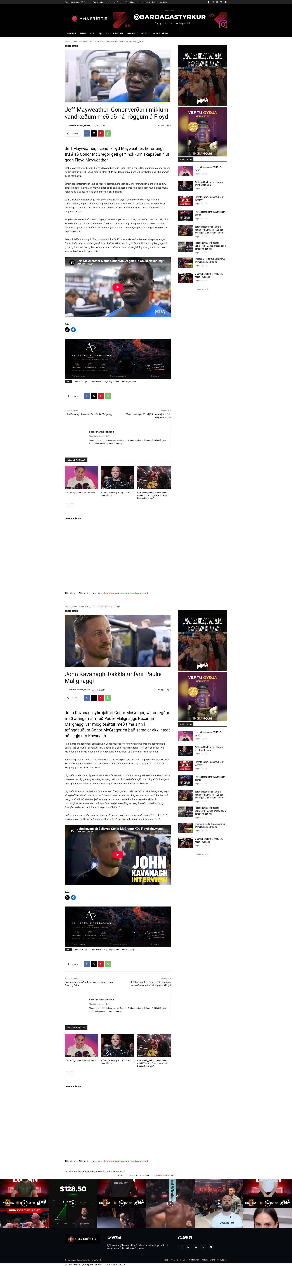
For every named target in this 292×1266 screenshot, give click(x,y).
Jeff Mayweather (129, 381)
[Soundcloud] (196, 1247)
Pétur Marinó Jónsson (80, 125)
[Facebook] (208, 2)
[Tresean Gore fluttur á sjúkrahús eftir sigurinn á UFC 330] (185, 263)
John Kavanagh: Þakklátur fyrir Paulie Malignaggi (89, 414)
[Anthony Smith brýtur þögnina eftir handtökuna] (117, 477)
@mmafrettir (164, 1175)
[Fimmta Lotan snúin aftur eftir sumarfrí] (185, 201)
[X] (217, 2)
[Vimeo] (221, 2)
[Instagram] (213, 2)
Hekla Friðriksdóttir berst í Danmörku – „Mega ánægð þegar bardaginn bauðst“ (210, 246)
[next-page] (71, 505)
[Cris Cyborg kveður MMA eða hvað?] (81, 477)
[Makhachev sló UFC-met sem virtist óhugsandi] (185, 278)
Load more (201, 289)
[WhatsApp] (108, 133)
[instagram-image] (24, 1203)
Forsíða (75, 46)
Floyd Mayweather (111, 381)
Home (67, 41)
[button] (223, 33)
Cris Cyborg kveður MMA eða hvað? (80, 492)
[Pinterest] (101, 133)
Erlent (74, 41)
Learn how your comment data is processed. (126, 593)
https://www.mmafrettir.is (99, 436)
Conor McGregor (81, 381)
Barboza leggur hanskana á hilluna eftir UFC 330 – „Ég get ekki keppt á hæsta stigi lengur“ (153, 495)
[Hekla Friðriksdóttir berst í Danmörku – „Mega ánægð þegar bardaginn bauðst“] (185, 247)
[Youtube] (225, 2)
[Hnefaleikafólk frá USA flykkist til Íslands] (185, 215)
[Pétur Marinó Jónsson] (67, 125)
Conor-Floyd (96, 381)
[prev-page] (67, 505)
